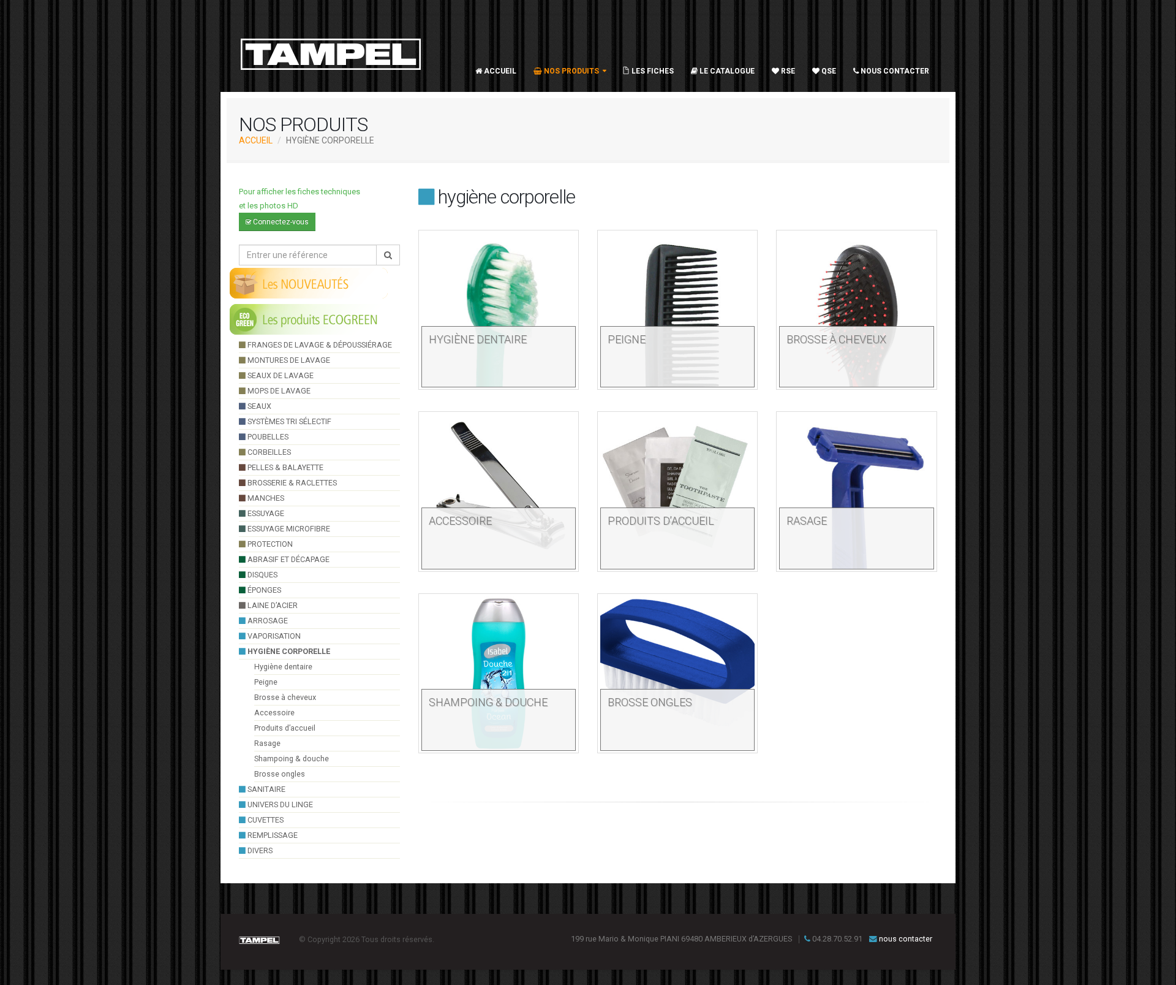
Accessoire (274, 712)
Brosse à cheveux (285, 697)
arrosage (267, 620)
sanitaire (265, 789)
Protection (269, 544)
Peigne (265, 681)
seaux (258, 406)
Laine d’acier (272, 605)
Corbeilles (268, 452)
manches (265, 498)
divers (259, 850)
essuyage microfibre (288, 528)
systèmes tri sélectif (288, 421)
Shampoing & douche (291, 758)
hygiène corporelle (288, 651)
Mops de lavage (278, 390)
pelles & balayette (284, 467)
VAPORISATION (273, 636)
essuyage (265, 513)
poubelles (267, 436)
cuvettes (265, 819)
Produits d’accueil (284, 727)
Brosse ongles (279, 773)
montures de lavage (288, 360)
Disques (261, 574)
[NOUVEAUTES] (309, 282)
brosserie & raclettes (291, 482)
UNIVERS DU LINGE (279, 804)
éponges (263, 590)
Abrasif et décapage (288, 559)
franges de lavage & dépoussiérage (319, 344)
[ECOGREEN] (309, 319)
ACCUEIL (256, 140)
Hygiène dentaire (283, 666)
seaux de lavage (280, 375)
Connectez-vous (280, 222)
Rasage (267, 743)
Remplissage (272, 835)
